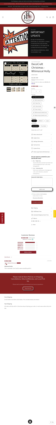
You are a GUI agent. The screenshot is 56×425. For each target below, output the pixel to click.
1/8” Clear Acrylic (37, 109)
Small (34, 120)
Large (47, 120)
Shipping (33, 79)
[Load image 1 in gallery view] (9, 89)
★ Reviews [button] (54, 213)
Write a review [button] (28, 252)
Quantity (33, 88)
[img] (8, 261)
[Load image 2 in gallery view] (13, 89)
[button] (2, 17)
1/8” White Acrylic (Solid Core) (40, 112)
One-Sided (35, 126)
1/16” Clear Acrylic (37, 106)
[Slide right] (26, 89)
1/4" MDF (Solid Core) (38, 100)
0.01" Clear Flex (36, 103)
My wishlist (2, 219)
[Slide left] (4, 89)
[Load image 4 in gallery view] (23, 89)
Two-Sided (43, 126)
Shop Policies (28, 288)
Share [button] (34, 224)
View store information (38, 197)
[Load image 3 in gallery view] (18, 89)
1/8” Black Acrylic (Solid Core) (40, 115)
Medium (41, 120)
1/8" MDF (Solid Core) (38, 97)
